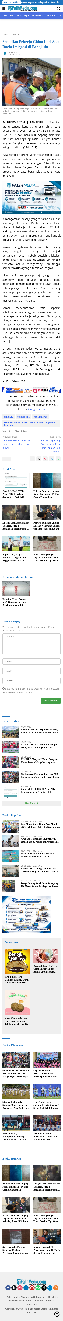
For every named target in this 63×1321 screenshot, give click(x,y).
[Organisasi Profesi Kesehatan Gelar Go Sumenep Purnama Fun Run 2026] (47, 1060)
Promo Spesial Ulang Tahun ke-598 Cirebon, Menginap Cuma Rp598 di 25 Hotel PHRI (40, 870)
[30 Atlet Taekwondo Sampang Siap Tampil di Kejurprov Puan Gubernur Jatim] (16, 1091)
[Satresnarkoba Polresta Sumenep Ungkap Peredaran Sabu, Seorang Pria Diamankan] (16, 1236)
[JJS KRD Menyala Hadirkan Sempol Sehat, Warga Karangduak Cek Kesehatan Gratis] (10, 747)
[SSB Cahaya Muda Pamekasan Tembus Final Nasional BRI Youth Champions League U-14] (47, 1123)
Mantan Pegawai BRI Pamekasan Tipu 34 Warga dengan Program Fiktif (46, 1250)
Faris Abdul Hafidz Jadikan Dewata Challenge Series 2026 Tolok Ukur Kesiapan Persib (46, 1105)
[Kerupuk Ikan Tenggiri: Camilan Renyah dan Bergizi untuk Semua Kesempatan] (45, 956)
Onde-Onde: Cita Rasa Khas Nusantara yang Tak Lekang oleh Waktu (16, 1021)
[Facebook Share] (32, 458)
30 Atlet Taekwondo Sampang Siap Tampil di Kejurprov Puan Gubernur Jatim (15, 1105)
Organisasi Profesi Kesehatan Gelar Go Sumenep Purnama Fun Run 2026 (45, 1073)
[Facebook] (8, 1288)
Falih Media (14, 52)
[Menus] (4, 8)
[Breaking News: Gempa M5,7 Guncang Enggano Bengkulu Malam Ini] (16, 588)
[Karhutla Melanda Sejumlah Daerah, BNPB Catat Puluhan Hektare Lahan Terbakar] (10, 732)
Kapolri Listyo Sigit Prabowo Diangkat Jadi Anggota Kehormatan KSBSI (14, 557)
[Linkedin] (26, 1288)
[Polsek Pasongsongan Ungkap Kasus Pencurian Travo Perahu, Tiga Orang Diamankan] (47, 544)
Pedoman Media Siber (20, 1300)
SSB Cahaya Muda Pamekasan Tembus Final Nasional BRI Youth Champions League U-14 (46, 1137)
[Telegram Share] (51, 458)
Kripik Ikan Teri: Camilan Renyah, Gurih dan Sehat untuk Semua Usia (17, 980)
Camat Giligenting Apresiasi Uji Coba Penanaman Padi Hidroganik (51, 444)
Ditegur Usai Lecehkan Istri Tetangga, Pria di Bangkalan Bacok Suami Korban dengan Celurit (15, 526)
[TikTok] (44, 1288)
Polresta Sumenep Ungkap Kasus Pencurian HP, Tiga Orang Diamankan (46, 494)
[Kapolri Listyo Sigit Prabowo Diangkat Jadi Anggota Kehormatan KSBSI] (16, 544)
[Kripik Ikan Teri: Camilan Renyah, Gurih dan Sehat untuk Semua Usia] (17, 961)
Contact (50, 1300)
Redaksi (52, 1297)
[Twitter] (14, 1288)
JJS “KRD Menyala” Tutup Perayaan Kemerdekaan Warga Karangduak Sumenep (39, 761)
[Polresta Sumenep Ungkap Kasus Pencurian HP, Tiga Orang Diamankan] (47, 480)
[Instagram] (20, 1288)
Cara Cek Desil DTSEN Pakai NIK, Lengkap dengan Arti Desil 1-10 (13, 494)
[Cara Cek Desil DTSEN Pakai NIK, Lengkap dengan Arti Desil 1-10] (16, 480)
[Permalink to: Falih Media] (5, 53)
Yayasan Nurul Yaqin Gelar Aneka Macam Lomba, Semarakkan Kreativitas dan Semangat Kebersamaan (41, 855)
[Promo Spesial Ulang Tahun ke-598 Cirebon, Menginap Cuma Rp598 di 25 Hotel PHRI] (10, 871)
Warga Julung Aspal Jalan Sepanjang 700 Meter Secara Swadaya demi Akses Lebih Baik (40, 885)
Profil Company (38, 1297)
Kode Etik (32, 1304)
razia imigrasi (40, 417)
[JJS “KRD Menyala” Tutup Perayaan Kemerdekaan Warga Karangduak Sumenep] (10, 762)
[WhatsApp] (38, 1288)
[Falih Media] (22, 8)
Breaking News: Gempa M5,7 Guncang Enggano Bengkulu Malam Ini (14, 602)
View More (30, 803)
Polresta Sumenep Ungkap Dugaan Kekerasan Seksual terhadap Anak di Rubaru (46, 526)
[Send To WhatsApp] (58, 458)
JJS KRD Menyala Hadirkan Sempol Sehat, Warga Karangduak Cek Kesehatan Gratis (39, 746)
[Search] (59, 8)
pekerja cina (23, 417)
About (24, 1297)
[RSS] (55, 1288)
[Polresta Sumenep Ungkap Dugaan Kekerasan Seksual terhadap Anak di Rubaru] (47, 512)
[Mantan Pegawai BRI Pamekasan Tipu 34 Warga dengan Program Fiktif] (47, 1236)
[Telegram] (49, 1288)
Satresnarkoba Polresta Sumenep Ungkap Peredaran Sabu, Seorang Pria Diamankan (14, 1250)
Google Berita (36, 409)
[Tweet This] (38, 458)
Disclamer (38, 1300)
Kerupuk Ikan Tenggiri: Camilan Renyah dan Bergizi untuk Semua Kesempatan (45, 969)
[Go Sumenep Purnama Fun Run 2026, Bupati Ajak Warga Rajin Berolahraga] (10, 777)
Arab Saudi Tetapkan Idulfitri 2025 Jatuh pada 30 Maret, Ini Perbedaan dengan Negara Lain (39, 840)
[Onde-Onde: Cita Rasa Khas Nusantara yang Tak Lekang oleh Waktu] (17, 1002)
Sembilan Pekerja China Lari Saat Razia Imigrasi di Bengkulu (29, 423)
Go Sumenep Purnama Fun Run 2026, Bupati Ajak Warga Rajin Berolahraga (40, 775)
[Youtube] (32, 1288)
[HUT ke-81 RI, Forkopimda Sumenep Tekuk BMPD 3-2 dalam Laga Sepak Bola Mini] (16, 1123)
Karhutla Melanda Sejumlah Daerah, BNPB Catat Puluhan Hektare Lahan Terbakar (39, 731)
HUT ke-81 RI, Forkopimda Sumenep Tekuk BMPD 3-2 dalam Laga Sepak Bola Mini (14, 1137)
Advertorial (12, 1297)
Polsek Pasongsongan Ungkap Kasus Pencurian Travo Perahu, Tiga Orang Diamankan (46, 557)
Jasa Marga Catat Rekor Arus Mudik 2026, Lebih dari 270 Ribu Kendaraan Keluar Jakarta (39, 826)
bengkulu (8, 417)
